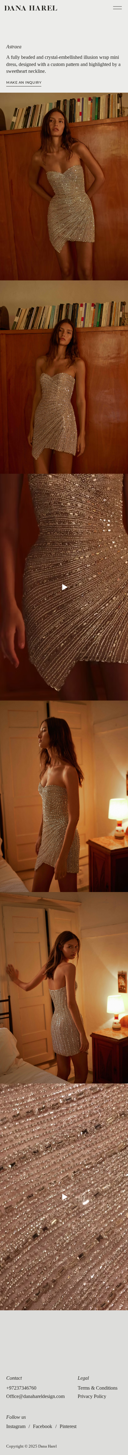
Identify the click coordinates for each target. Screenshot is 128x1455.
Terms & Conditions (97, 1388)
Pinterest (68, 1426)
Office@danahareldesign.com (35, 1396)
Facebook (42, 1426)
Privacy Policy (92, 1396)
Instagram (15, 1426)
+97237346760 (21, 1388)
